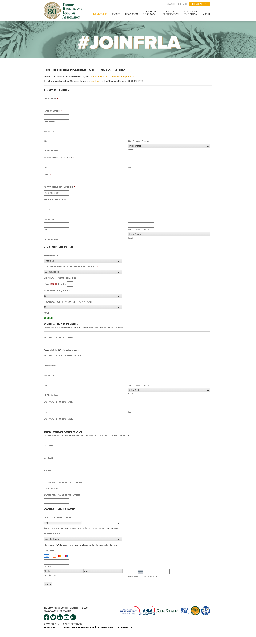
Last (130, 168)
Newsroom (131, 14)
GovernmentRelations (150, 13)
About (206, 14)
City (45, 141)
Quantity (62, 284)
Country (131, 149)
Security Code (132, 577)
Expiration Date (50, 575)
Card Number (49, 566)
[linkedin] (60, 617)
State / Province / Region (138, 141)
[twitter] (53, 617)
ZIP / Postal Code (51, 151)
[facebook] (46, 617)
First (45, 168)
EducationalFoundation (191, 13)
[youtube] (66, 617)
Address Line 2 (49, 131)
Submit (48, 584)
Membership (100, 14)
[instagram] (73, 617)
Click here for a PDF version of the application (112, 76)
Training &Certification (171, 13)
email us (95, 80)
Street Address (50, 121)
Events (116, 14)
